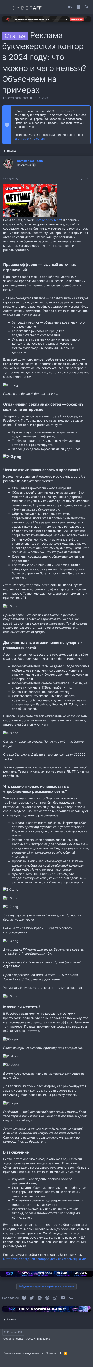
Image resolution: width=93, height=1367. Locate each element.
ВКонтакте (21, 138)
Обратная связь (13, 1338)
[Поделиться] (82, 179)
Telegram (38, 138)
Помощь (51, 1353)
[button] (6, 7)
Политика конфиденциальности (23, 1353)
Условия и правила (38, 1338)
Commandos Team (16, 97)
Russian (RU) (14, 1332)
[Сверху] (60, 1353)
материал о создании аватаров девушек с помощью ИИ (45, 1259)
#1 (88, 179)
